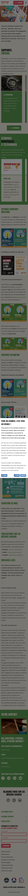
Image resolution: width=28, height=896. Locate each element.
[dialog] (14, 448)
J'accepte (23, 475)
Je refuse (16, 475)
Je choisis (4, 475)
